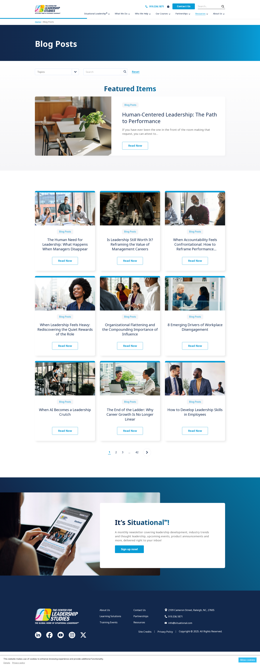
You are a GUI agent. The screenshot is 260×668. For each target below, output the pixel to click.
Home (38, 21)
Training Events (109, 622)
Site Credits (145, 631)
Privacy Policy (165, 631)
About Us (105, 610)
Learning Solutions (110, 616)
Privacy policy (18, 663)
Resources (139, 622)
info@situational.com (180, 623)
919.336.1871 (156, 6)
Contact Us (183, 6)
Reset (135, 72)
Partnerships (140, 616)
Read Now (135, 145)
